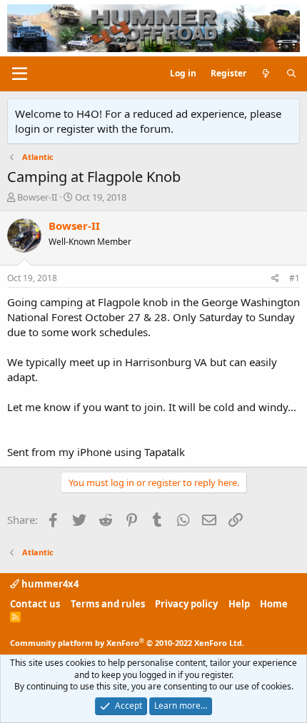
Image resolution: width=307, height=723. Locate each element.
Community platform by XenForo (127, 642)
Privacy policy (186, 603)
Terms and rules (108, 603)
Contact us (35, 603)
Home (274, 603)
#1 (294, 278)
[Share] (275, 279)
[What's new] (265, 74)
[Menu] (19, 74)
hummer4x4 (49, 583)
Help (239, 603)
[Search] (291, 74)
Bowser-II (37, 197)
